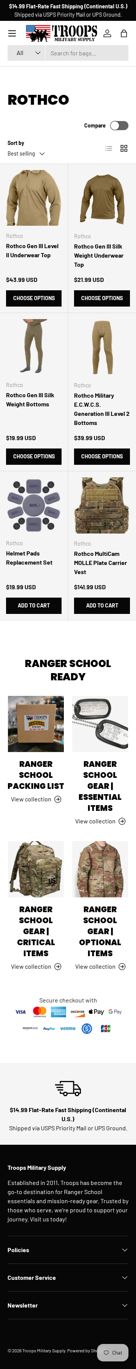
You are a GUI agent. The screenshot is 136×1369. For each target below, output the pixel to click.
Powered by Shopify (86, 1350)
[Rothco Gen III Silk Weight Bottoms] (34, 347)
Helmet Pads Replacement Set (29, 557)
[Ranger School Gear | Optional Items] (100, 869)
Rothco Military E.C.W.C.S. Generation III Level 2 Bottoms (102, 409)
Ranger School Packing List (36, 775)
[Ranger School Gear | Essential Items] (100, 724)
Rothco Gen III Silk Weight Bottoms (30, 399)
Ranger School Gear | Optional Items (100, 931)
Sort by (16, 143)
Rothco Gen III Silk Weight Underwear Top (99, 255)
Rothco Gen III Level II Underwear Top (32, 250)
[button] (124, 33)
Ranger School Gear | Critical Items (36, 931)
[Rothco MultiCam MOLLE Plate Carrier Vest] (102, 505)
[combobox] (68, 53)
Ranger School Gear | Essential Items (100, 786)
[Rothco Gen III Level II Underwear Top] (34, 198)
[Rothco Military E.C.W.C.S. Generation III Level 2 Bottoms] (102, 347)
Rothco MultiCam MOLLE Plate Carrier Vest (100, 562)
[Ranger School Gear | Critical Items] (36, 869)
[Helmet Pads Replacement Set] (34, 505)
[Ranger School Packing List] (36, 724)
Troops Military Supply (43, 1350)
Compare (95, 125)
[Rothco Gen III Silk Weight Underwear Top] (102, 198)
